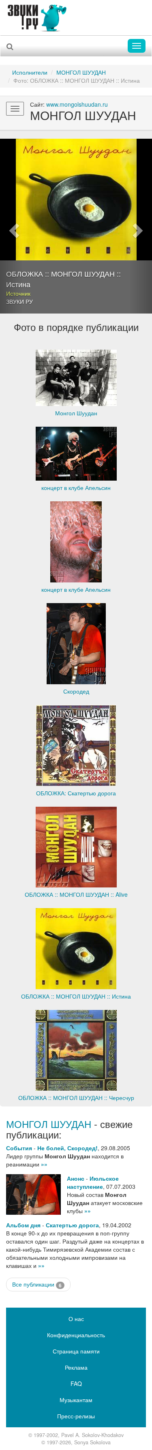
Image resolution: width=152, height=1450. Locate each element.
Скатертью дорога (72, 1225)
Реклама (76, 1367)
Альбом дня (23, 1225)
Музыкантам (76, 1400)
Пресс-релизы (76, 1416)
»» (44, 1164)
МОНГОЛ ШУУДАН (81, 72)
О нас (76, 1319)
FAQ (76, 1383)
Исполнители (29, 72)
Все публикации (37, 1284)
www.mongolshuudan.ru (77, 104)
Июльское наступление (93, 1182)
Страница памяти (76, 1351)
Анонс (75, 1178)
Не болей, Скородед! (67, 1148)
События (19, 1148)
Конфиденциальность (76, 1335)
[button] (11, 226)
